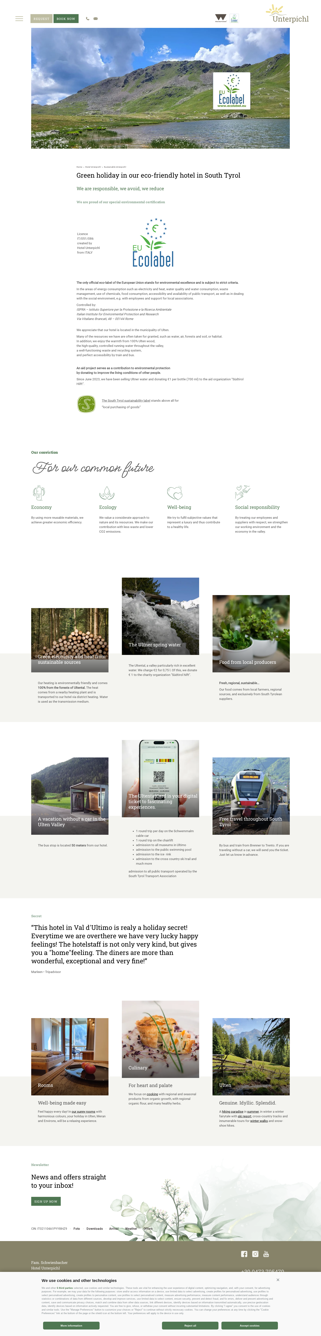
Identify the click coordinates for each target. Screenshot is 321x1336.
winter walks (259, 1121)
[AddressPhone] (87, 19)
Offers (148, 1228)
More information (71, 1325)
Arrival (114, 1228)
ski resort (244, 1116)
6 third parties (65, 1288)
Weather (131, 1228)
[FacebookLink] (244, 1255)
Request (41, 19)
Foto (77, 1228)
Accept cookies (250, 1325)
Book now (66, 19)
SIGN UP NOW (46, 1201)
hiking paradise (232, 1111)
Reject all (190, 1325)
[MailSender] (96, 19)
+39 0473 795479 (262, 1271)
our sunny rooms (83, 1111)
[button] (277, 1279)
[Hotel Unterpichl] (287, 13)
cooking (152, 1094)
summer (253, 1111)
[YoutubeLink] (266, 1255)
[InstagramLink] (255, 1255)
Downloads (95, 1228)
